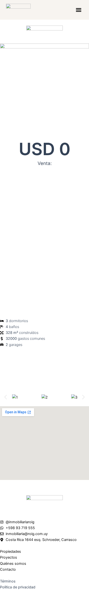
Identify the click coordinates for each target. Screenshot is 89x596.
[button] (78, 9)
